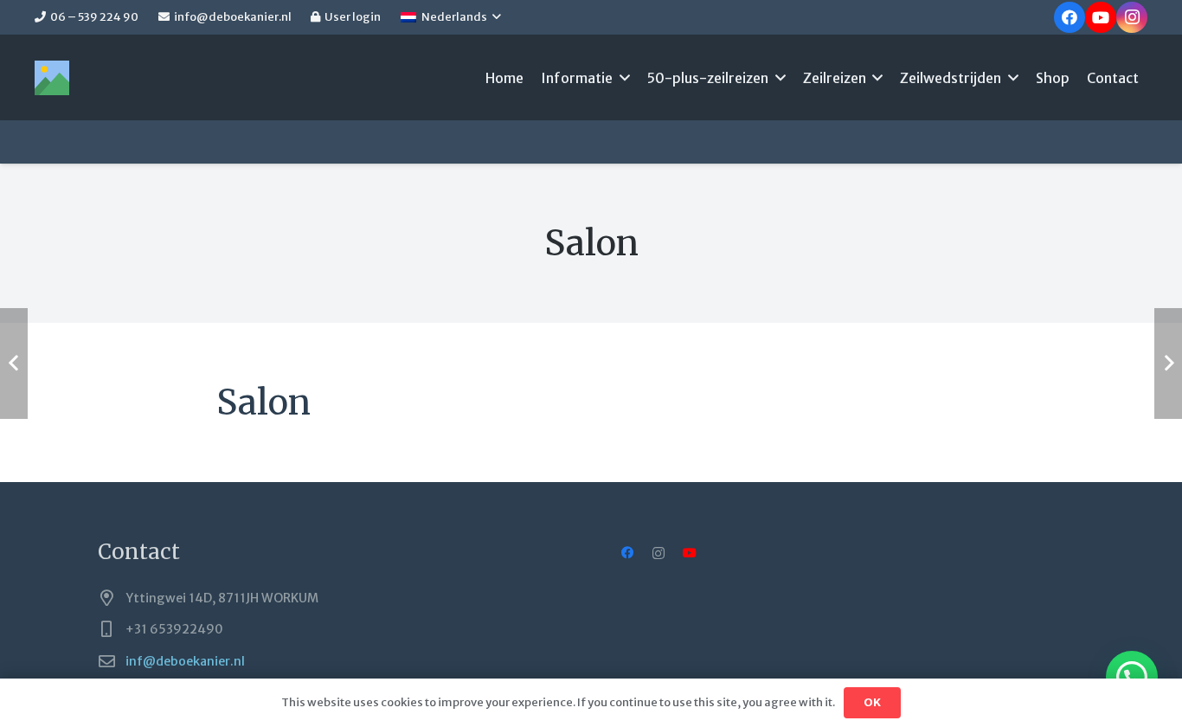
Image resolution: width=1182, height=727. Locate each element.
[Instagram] (1131, 17)
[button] (450, 17)
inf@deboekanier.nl (185, 661)
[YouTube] (1100, 17)
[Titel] (52, 78)
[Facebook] (1069, 17)
